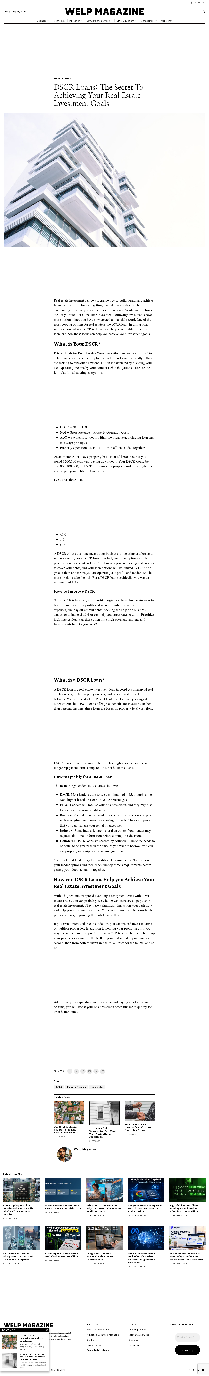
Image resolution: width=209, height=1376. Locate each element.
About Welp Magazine (98, 1329)
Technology (134, 1345)
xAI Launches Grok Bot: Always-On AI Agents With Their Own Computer (19, 1256)
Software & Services (139, 1334)
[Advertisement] (104, 48)
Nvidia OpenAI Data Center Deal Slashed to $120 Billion (61, 1255)
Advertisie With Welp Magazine (103, 1334)
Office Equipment (137, 1329)
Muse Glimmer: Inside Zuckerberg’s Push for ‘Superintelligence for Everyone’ (141, 1258)
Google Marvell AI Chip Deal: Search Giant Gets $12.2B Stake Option (145, 1208)
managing (74, 820)
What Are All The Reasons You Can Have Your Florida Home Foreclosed (102, 1132)
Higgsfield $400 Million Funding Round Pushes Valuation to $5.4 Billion (183, 1208)
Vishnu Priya (11, 1218)
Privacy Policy (94, 1345)
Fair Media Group (58, 1370)
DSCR (59, 1087)
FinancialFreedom (76, 1087)
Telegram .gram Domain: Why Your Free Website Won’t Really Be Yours (104, 1208)
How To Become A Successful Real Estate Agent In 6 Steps (138, 1127)
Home (68, 78)
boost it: (59, 605)
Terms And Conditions (98, 1350)
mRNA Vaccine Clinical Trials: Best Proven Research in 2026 (63, 1207)
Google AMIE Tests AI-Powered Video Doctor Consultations (100, 1256)
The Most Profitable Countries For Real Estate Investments (66, 1129)
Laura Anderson (96, 1215)
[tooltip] (191, 2)
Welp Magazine (85, 1149)
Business (133, 1340)
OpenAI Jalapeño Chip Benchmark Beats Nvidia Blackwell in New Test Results (18, 1210)
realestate (97, 1087)
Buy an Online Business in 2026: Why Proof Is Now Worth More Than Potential (186, 1256)
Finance (58, 78)
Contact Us (92, 1340)
